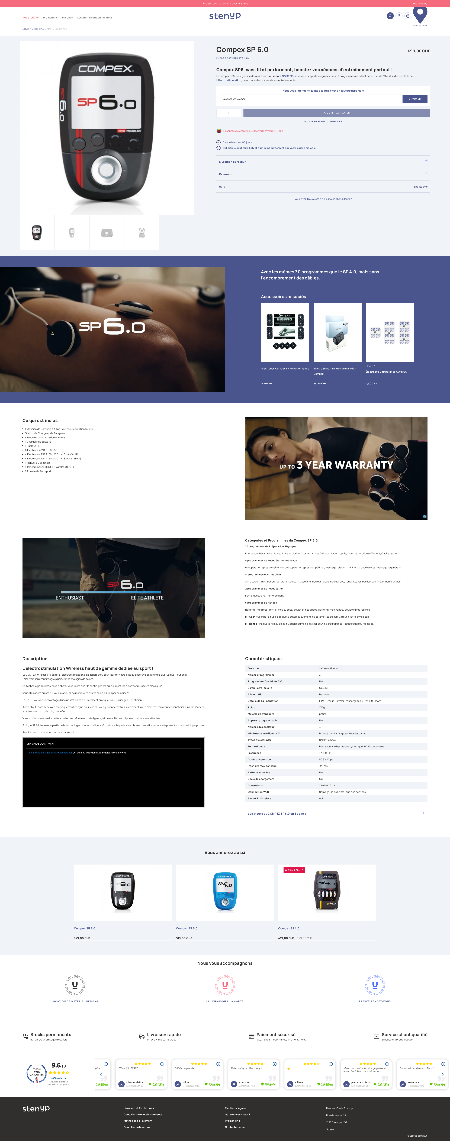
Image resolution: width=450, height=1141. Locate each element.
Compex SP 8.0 (84, 928)
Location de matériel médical (75, 1001)
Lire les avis (421, 186)
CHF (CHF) (422, 3)
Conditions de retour (137, 1127)
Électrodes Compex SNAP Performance (285, 368)
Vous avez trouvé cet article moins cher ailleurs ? (323, 199)
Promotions (232, 1120)
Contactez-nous (235, 1127)
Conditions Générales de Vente (143, 1114)
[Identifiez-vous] (399, 15)
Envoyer (415, 98)
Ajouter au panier (337, 112)
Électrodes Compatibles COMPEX (386, 371)
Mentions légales (235, 1108)
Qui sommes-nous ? (237, 1114)
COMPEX (287, 76)
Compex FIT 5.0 (187, 928)
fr (414, 3)
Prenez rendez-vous (375, 1001)
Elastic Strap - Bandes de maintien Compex (335, 371)
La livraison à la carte (225, 1001)
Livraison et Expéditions (139, 1108)
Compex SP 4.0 (289, 928)
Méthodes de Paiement (138, 1120)
